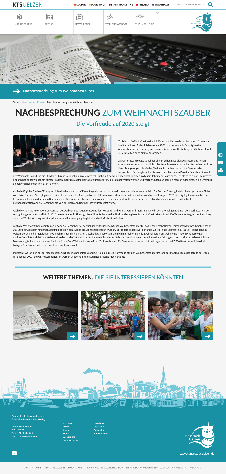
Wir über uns (69, 437)
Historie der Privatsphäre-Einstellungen (148, 468)
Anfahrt (66, 430)
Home (31, 102)
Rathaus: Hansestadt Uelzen (190, 4)
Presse (41, 102)
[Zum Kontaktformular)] (221, 163)
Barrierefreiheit (101, 434)
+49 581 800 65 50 (24, 433)
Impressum (99, 427)
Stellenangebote (70, 440)
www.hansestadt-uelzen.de (197, 453)
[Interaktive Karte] (221, 170)
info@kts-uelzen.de (27, 436)
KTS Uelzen (68, 423)
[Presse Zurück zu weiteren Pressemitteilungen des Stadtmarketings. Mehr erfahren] (45, 315)
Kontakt (66, 434)
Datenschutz (99, 430)
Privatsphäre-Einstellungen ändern (104, 468)
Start (26, 468)
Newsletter (99, 423)
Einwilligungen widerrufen (187, 468)
